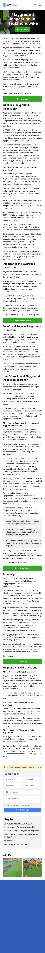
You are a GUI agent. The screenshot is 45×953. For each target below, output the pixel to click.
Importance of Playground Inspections (20, 827)
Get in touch (22, 29)
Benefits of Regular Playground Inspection (21, 830)
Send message (22, 810)
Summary (8, 841)
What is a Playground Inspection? (18, 823)
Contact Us (22, 661)
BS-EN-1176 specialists (31, 43)
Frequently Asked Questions (16, 844)
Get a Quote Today (23, 568)
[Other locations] (34, 5)
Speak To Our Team (22, 320)
